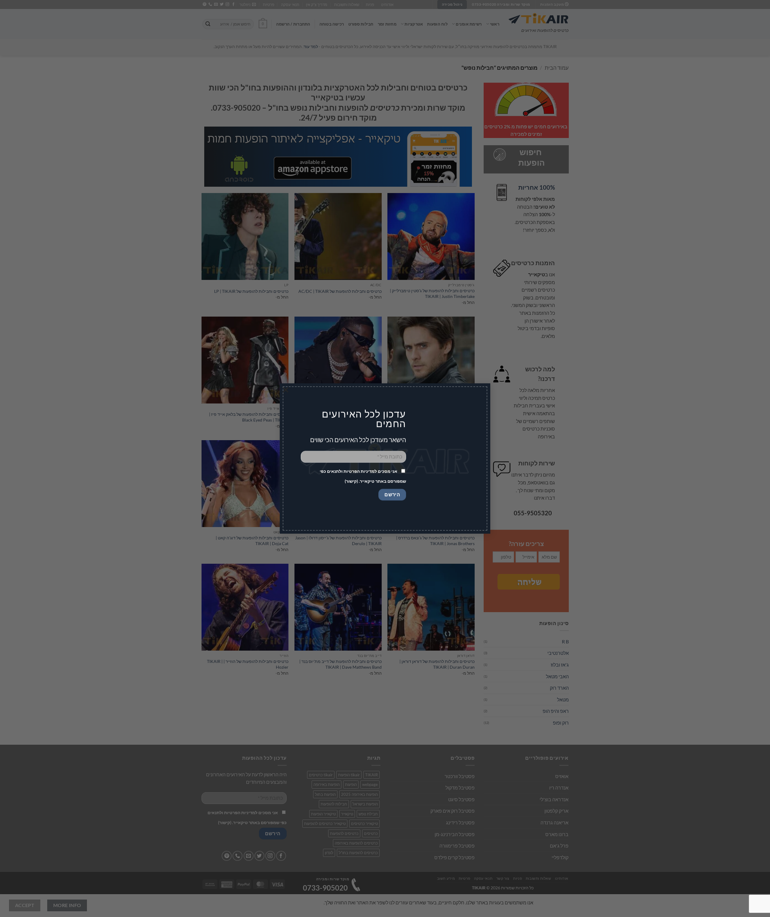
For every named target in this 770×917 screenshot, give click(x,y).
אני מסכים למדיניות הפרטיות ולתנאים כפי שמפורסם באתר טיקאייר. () (363, 476)
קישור (351, 481)
